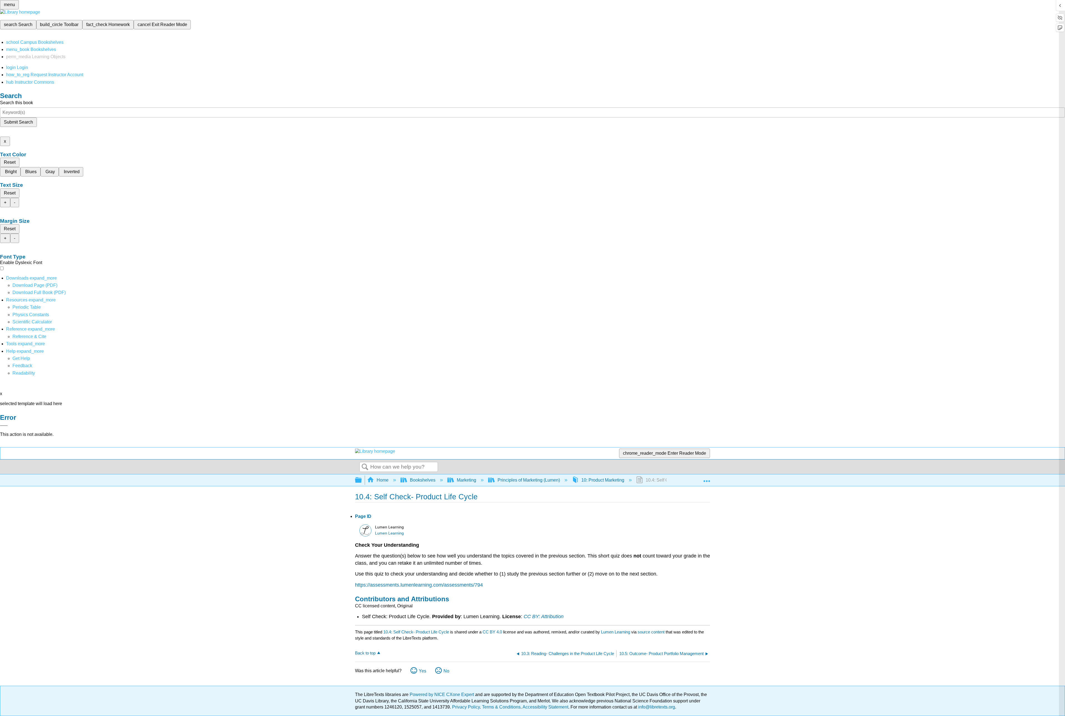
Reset (10, 162)
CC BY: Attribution (544, 616)
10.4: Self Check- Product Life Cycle (416, 632)
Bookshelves (423, 480)
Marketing (466, 480)
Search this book (16, 102)
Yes (422, 671)
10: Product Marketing (602, 480)
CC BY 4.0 (492, 632)
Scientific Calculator (32, 321)
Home (383, 480)
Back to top (365, 653)
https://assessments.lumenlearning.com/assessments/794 (419, 585)
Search (365, 467)
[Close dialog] (4, 425)
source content (651, 632)
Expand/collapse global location (706, 478)
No (446, 671)
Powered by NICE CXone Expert (442, 694)
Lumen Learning (389, 533)
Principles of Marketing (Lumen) (528, 480)
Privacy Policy (466, 707)
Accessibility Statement (545, 707)
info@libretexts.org (656, 707)
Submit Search (18, 122)
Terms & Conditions (501, 707)
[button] (22, 365)
